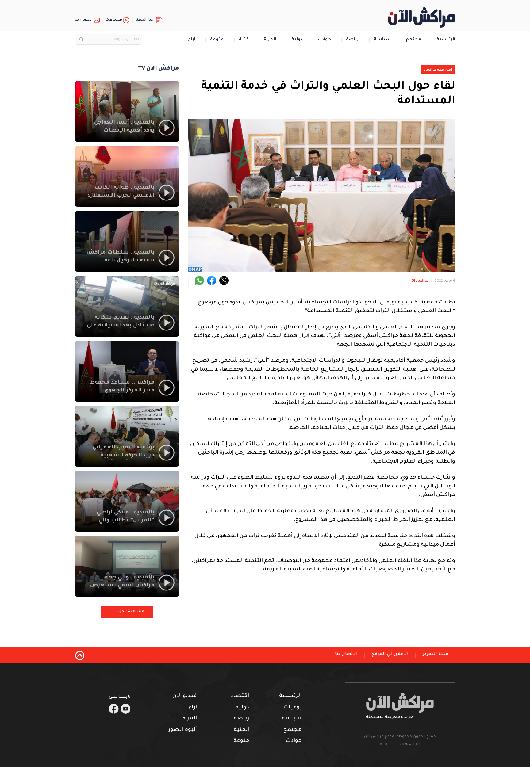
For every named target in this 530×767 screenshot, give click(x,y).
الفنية (241, 730)
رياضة (352, 40)
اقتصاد (239, 696)
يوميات (292, 708)
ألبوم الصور (182, 730)
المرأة (270, 40)
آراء (191, 40)
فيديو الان (184, 696)
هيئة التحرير (435, 654)
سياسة (382, 40)
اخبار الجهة (145, 20)
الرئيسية (445, 40)
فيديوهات (114, 20)
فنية (244, 40)
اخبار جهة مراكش (438, 70)
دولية (296, 40)
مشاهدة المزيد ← (127, 611)
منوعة (217, 40)
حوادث (324, 40)
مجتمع (413, 40)
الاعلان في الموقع (390, 654)
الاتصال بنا (84, 20)
